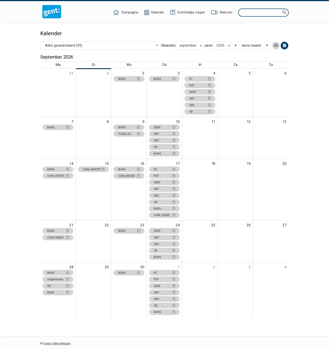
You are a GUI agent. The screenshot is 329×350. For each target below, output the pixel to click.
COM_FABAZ (55, 237)
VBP (191, 98)
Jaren (208, 45)
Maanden (168, 45)
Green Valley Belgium (56, 343)
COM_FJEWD (162, 215)
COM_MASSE (126, 175)
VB (191, 111)
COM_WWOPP (91, 169)
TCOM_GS (124, 134)
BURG (122, 79)
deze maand (251, 45)
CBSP (192, 92)
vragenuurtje (55, 279)
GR (49, 286)
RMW (50, 292)
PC (190, 79)
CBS (191, 105)
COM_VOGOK (55, 175)
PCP (191, 85)
